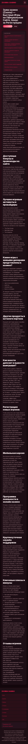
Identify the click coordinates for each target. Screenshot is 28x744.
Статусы (4, 705)
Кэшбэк (4, 698)
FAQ (3, 719)
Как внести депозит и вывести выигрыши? (12, 51)
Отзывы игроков (8, 69)
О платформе (5, 709)
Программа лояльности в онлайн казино (12, 61)
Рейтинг (4, 702)
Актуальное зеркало (8, 726)
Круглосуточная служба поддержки (13, 64)
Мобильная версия (9, 57)
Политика (4, 716)
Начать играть (7, 26)
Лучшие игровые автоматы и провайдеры (11, 40)
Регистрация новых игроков (11, 54)
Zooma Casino (9, 3)
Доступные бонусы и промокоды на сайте (13, 36)
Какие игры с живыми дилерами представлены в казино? (12, 44)
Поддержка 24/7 (7, 724)
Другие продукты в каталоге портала (13, 47)
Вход (15, 26)
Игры (3, 695)
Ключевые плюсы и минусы (11, 67)
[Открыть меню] (24, 2)
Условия (4, 712)
